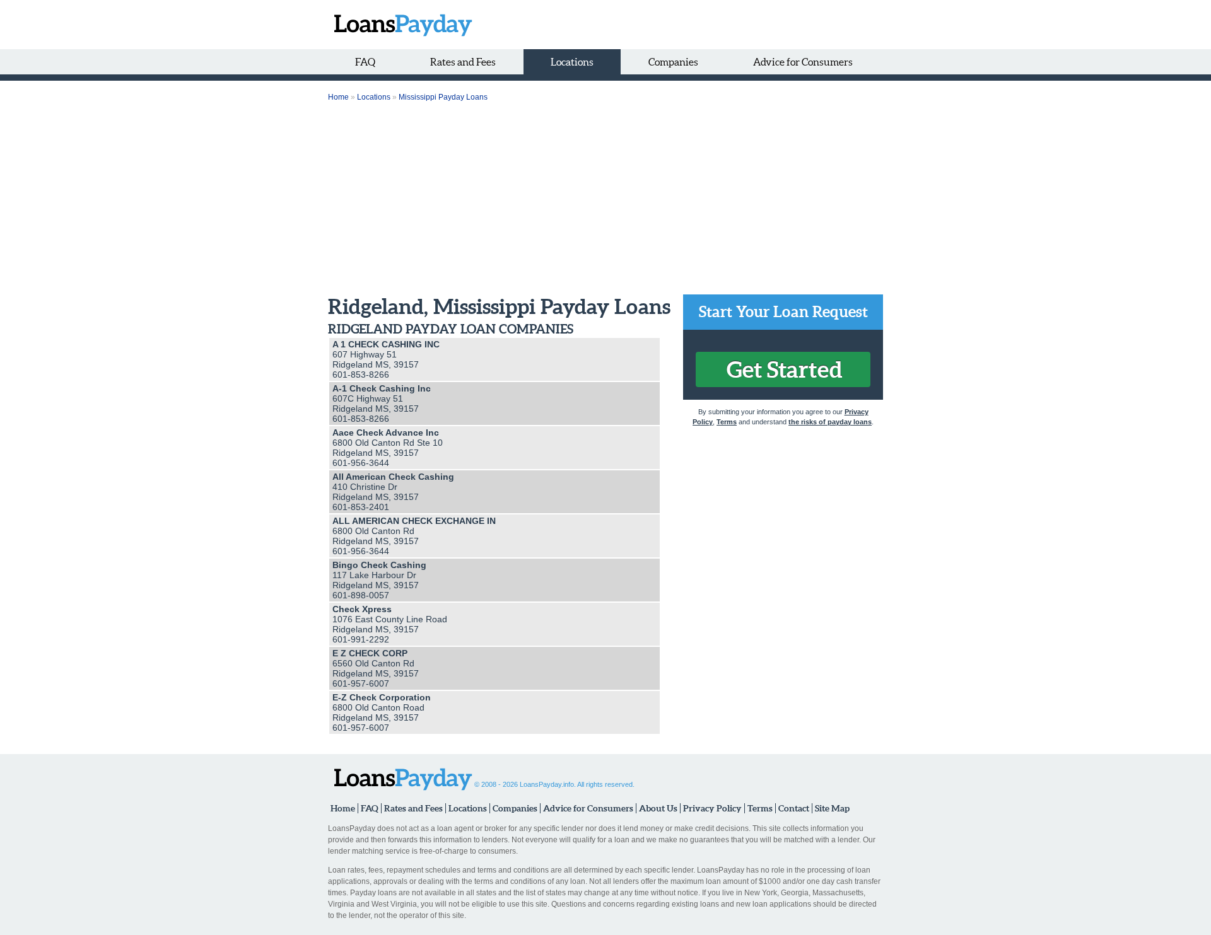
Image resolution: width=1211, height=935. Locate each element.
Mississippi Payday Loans (443, 97)
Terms (727, 422)
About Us (658, 808)
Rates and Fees (463, 61)
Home (338, 97)
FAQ (365, 61)
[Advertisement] (605, 200)
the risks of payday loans (830, 422)
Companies (673, 61)
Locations (572, 61)
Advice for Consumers (803, 61)
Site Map (832, 808)
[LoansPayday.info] (400, 24)
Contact (793, 808)
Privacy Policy (712, 808)
